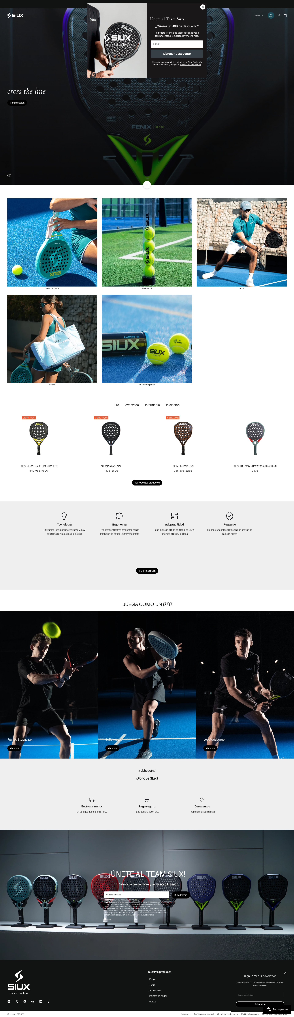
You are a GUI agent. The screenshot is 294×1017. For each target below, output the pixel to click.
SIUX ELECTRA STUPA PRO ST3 (39, 466)
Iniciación (173, 405)
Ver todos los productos (147, 482)
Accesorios (147, 288)
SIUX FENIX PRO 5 (183, 466)
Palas (152, 979)
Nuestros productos (159, 971)
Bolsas (52, 384)
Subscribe (260, 1004)
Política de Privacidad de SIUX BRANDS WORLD (144, 908)
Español (256, 15)
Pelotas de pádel (147, 384)
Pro (116, 405)
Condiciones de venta (227, 1014)
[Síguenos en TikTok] (48, 1001)
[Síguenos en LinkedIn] (40, 1001)
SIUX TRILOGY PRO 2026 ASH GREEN (255, 466)
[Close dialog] (202, 7)
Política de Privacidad (190, 64)
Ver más (14, 748)
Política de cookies (249, 1014)
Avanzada (132, 405)
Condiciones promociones (274, 1014)
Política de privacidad (204, 1014)
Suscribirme (180, 895)
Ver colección (17, 102)
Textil (241, 288)
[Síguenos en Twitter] (16, 1001)
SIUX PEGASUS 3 (111, 466)
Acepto (109, 919)
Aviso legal (185, 1014)
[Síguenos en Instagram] (8, 1001)
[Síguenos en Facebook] (24, 1001)
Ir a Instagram (147, 570)
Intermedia (152, 405)
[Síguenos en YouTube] (32, 1001)
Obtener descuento (177, 53)
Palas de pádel (52, 288)
